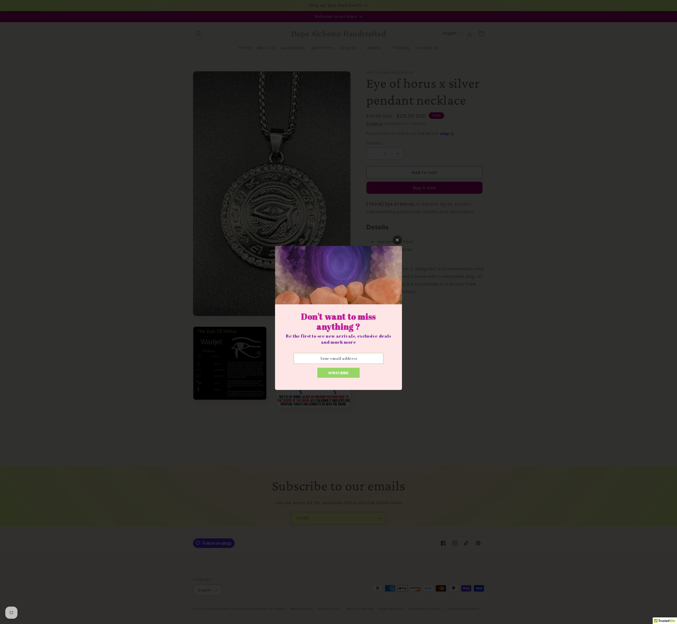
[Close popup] (397, 240)
